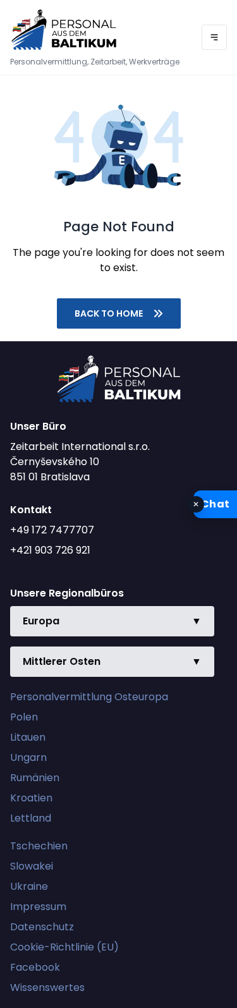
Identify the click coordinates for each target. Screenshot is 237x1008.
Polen (24, 717)
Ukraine (29, 886)
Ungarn (28, 757)
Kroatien (31, 798)
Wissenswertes (47, 987)
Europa (112, 621)
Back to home (109, 313)
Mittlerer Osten (112, 661)
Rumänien (34, 777)
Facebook (35, 967)
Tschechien (39, 846)
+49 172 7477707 (52, 530)
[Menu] (214, 37)
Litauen (28, 737)
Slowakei (31, 866)
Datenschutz (42, 927)
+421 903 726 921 (50, 550)
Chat (215, 504)
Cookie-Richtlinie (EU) (64, 947)
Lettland (30, 818)
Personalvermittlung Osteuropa (89, 696)
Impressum (38, 906)
